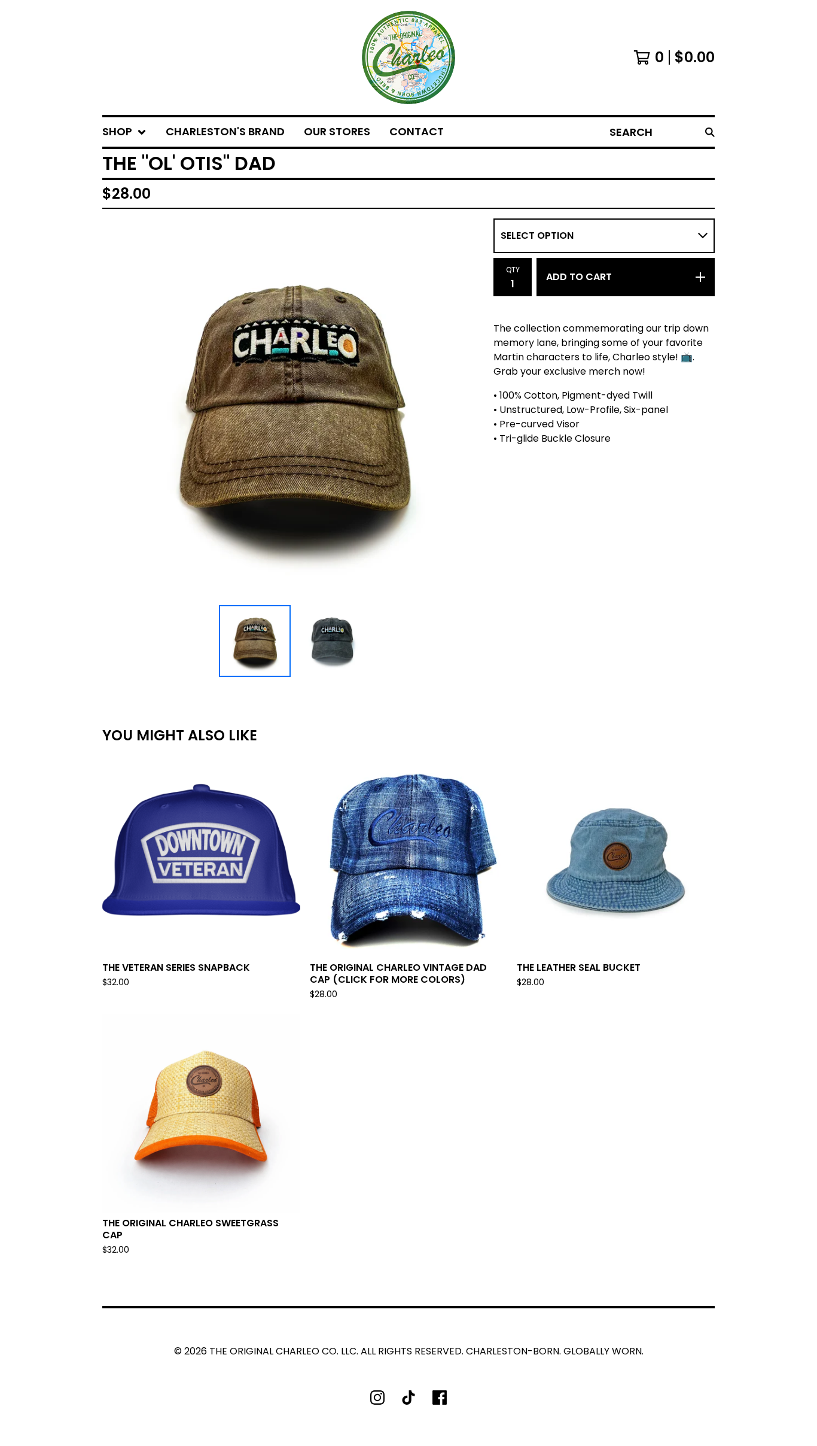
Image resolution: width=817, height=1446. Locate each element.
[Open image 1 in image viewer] (293, 409)
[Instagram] (377, 1397)
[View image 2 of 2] (331, 641)
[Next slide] (467, 409)
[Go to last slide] (119, 409)
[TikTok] (408, 1397)
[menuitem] (124, 132)
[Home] (408, 57)
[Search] (710, 132)
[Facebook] (439, 1397)
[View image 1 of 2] (255, 641)
